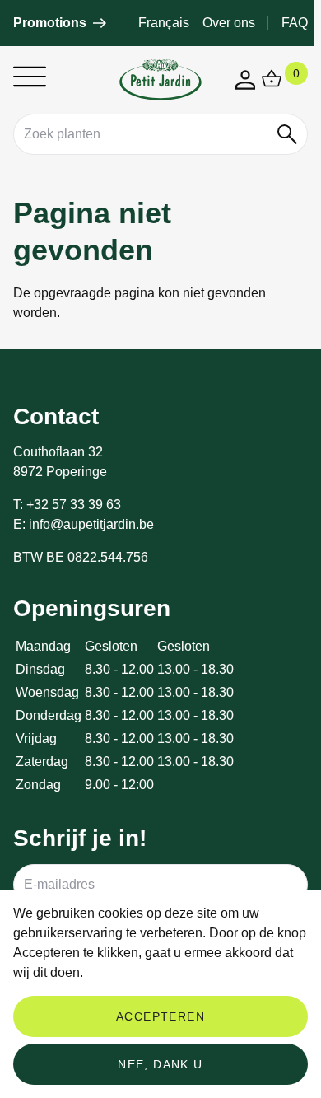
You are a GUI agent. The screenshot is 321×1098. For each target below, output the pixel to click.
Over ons (228, 23)
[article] (59, 23)
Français (163, 23)
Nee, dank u (160, 1064)
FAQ (294, 23)
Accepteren (160, 1016)
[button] (288, 134)
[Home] (160, 79)
